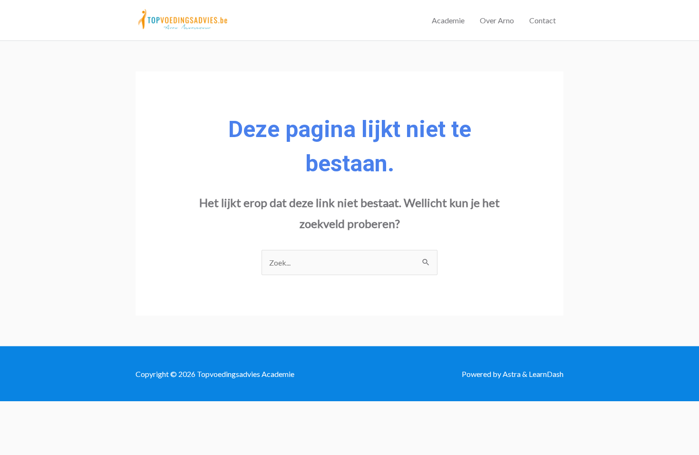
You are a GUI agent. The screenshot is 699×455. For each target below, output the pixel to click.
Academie (448, 20)
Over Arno (497, 20)
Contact (542, 20)
